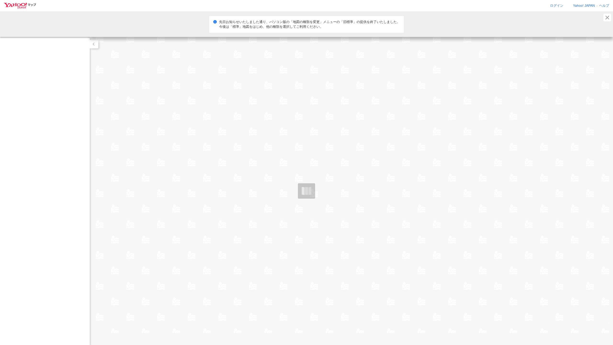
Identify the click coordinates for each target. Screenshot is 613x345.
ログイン (556, 5)
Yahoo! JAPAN (584, 5)
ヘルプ (604, 5)
